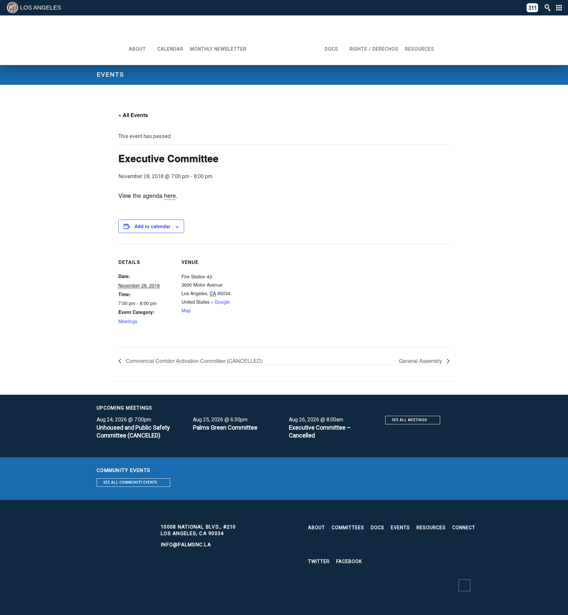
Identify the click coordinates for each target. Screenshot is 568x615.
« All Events (133, 115)
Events (400, 527)
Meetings (127, 321)
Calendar (170, 49)
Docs (331, 49)
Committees (348, 527)
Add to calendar (152, 226)
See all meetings (409, 420)
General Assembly (421, 361)
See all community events (130, 482)
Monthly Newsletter (218, 49)
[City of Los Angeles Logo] (12, 7)
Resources (419, 49)
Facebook (349, 561)
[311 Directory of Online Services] (532, 7)
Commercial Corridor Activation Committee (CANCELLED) (194, 361)
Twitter (319, 561)
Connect (463, 527)
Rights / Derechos (374, 49)
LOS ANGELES (40, 7)
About (137, 49)
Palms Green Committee (225, 427)
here (170, 195)
